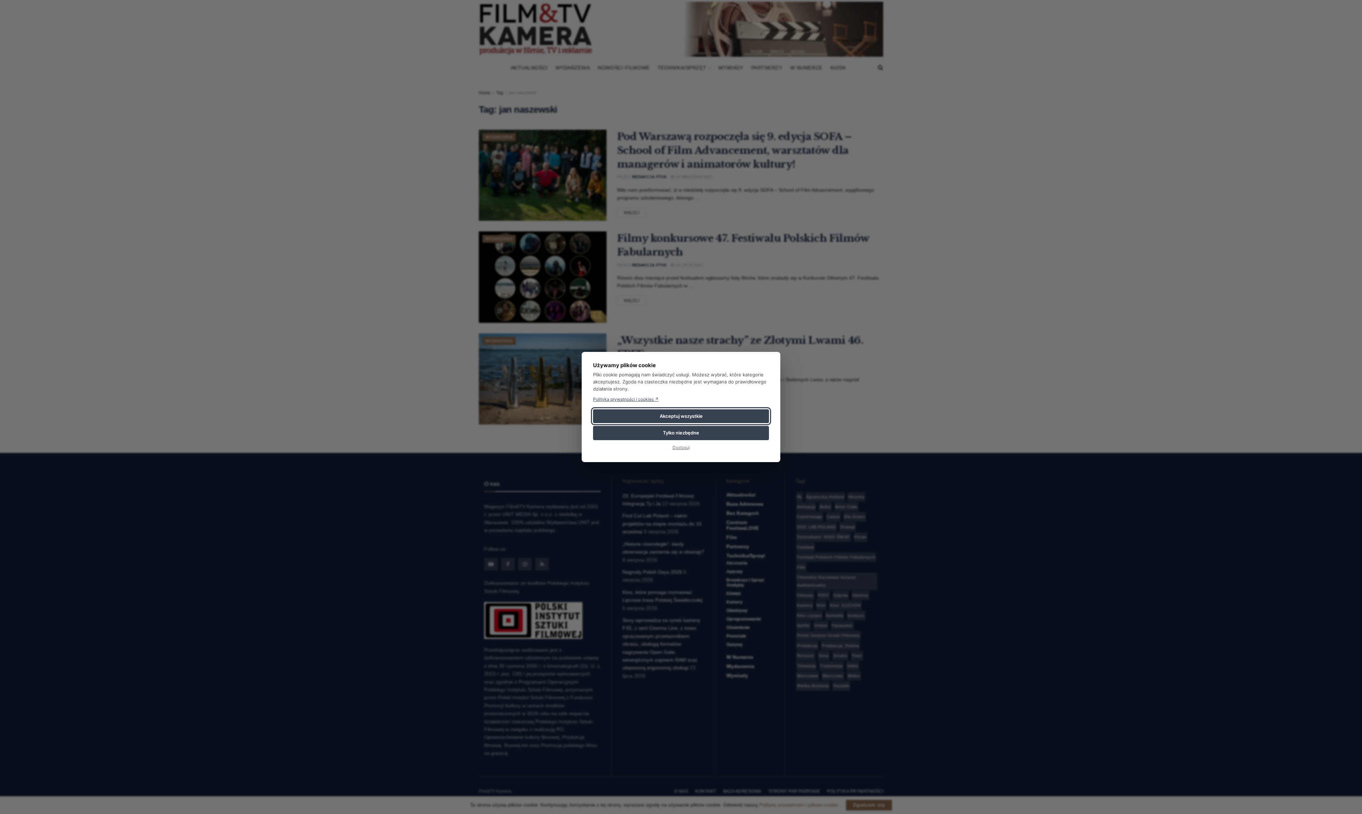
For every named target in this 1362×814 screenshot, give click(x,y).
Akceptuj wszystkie (681, 416)
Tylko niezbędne (681, 433)
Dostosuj (681, 447)
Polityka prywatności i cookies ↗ (626, 399)
